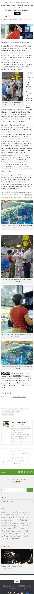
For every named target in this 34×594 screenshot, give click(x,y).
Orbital (25, 528)
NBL (18, 411)
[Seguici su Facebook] (25, 472)
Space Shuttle (23, 535)
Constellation (9, 514)
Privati (18, 531)
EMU (27, 409)
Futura (7, 411)
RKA (29, 531)
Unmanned (15, 539)
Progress (24, 530)
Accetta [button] (17, 13)
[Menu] (31, 577)
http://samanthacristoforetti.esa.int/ (20, 442)
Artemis (14, 512)
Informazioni (24, 10)
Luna (26, 525)
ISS (15, 520)
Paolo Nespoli (11, 531)
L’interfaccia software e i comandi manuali (14, 110)
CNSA (3, 514)
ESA (15, 517)
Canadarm (21, 409)
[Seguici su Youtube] (28, 472)
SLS (2, 536)
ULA (9, 539)
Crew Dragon (15, 514)
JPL (25, 523)
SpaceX (4, 538)
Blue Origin (22, 512)
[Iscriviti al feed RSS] (31, 472)
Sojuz (7, 535)
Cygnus (3, 517)
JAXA (22, 523)
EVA (3, 411)
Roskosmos (6, 533)
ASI (17, 512)
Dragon (10, 517)
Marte (9, 528)
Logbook (13, 411)
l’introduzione (28, 197)
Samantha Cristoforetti (10, 19)
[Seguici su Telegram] (19, 472)
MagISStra (4, 528)
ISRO (11, 520)
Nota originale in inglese (8, 192)
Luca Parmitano (20, 525)
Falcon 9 (23, 517)
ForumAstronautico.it (19, 397)
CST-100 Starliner (24, 514)
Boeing (26, 512)
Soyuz (13, 535)
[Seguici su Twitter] (22, 472)
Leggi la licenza (10, 378)
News (20, 528)
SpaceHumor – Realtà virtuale (11, 566)
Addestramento (13, 409)
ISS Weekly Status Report (13, 523)
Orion (3, 531)
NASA (14, 528)
